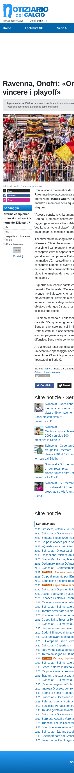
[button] (17, 250)
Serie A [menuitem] (62, 28)
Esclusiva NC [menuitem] (34, 28)
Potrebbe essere (14, 244)
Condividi (46, 385)
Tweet (66, 385)
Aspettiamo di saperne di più (18, 238)
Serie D (48, 368)
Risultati (17, 256)
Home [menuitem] (7, 28)
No (7, 231)
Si (7, 227)
